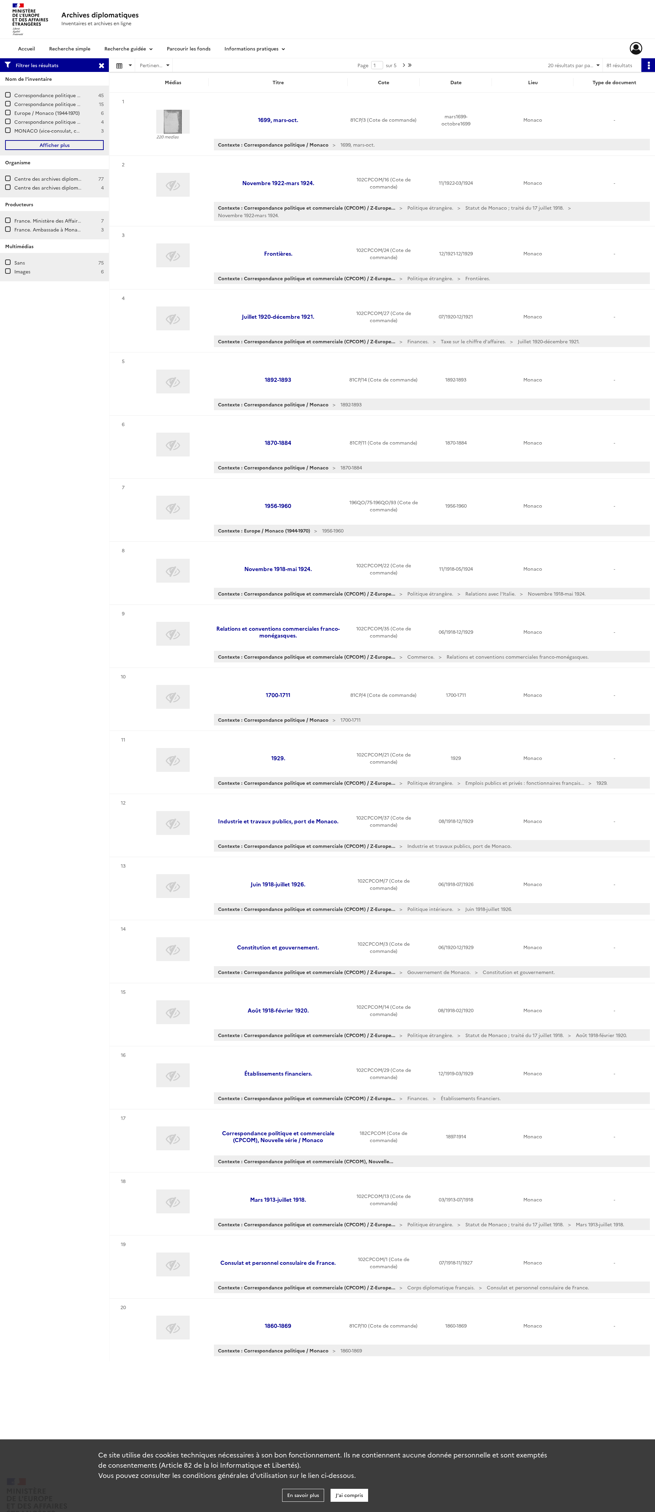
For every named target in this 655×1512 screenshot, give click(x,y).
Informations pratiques (251, 48)
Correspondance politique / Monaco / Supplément (72, 121)
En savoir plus (303, 1495)
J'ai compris (349, 1495)
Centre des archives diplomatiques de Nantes (67, 187)
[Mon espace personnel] (636, 48)
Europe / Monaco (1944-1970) (47, 112)
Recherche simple (69, 48)
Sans (19, 262)
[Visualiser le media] (173, 122)
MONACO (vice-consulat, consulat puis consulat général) (80, 130)
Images (22, 271)
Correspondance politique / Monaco (56, 104)
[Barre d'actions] (648, 65)
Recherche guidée (125, 48)
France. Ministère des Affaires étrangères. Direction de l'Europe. (88, 220)
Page (363, 65)
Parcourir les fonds (188, 48)
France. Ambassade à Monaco (48, 229)
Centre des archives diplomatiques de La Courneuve (74, 178)
